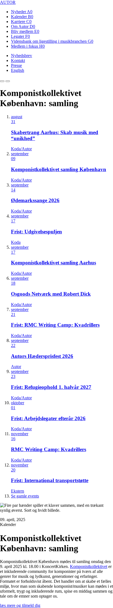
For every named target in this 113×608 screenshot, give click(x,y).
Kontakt (18, 60)
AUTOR (8, 2)
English (17, 70)
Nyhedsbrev (21, 55)
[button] (2, 81)
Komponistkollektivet (88, 566)
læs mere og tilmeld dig (20, 605)
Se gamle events (25, 496)
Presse (16, 65)
